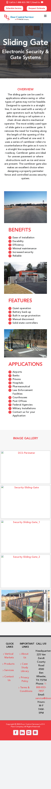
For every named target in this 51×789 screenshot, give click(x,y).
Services (9, 670)
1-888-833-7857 (41, 687)
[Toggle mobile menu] (45, 15)
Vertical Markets (9, 656)
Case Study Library (25, 667)
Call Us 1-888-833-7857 (20, 2)
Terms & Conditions (25, 689)
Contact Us (9, 678)
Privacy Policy (25, 679)
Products (9, 664)
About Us (24, 656)
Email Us (36, 2)
